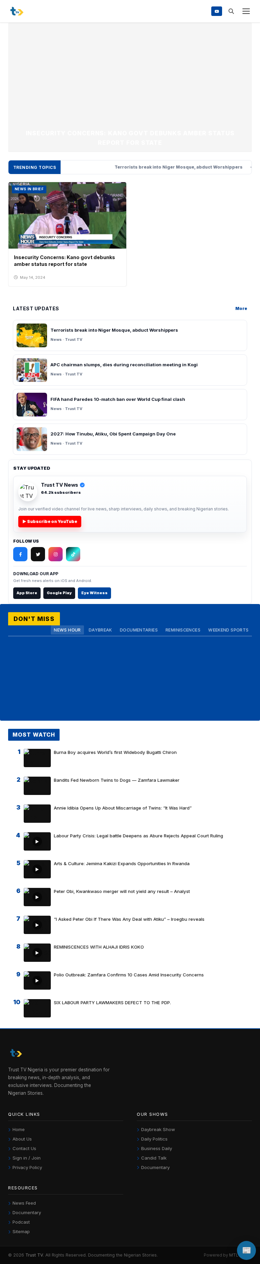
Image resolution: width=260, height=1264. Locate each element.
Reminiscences (183, 630)
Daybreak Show (158, 1129)
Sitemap (21, 1231)
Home (19, 1129)
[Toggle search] (231, 11)
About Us (22, 1139)
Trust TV (34, 1255)
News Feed (24, 1203)
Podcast (21, 1222)
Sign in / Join (27, 1158)
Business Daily (156, 1148)
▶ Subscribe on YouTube (49, 521)
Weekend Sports (228, 630)
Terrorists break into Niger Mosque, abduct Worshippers (152, 167)
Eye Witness (94, 592)
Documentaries (139, 630)
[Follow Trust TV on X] (38, 554)
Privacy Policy (27, 1167)
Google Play (59, 592)
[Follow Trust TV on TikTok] (73, 554)
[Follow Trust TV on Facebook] (20, 554)
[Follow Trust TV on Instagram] (55, 554)
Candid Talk (154, 1158)
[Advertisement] (130, 77)
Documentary (155, 1167)
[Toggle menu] (246, 11)
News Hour (67, 630)
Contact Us (24, 1148)
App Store (27, 592)
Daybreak (100, 630)
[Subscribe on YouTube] (216, 11)
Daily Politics (154, 1139)
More (241, 308)
